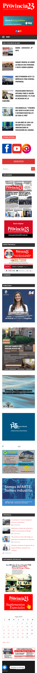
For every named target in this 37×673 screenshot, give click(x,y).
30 (22, 637)
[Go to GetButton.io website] (5, 671)
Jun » (8, 642)
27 (8, 637)
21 (13, 634)
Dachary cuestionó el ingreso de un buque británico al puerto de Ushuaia (22, 547)
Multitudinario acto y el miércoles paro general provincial (25, 79)
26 (4, 637)
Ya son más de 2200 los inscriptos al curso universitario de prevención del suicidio (24, 126)
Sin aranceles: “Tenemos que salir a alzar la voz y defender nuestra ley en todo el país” (25, 112)
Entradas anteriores (9, 137)
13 (8, 630)
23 (22, 634)
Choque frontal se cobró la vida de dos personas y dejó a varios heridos (25, 65)
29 (18, 637)
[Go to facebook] (4, 667)
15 (18, 630)
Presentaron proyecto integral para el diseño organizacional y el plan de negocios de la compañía (18, 96)
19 (4, 634)
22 (18, 634)
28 (13, 637)
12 (4, 630)
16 (22, 630)
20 (8, 634)
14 (13, 630)
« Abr (4, 642)
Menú (8, 37)
